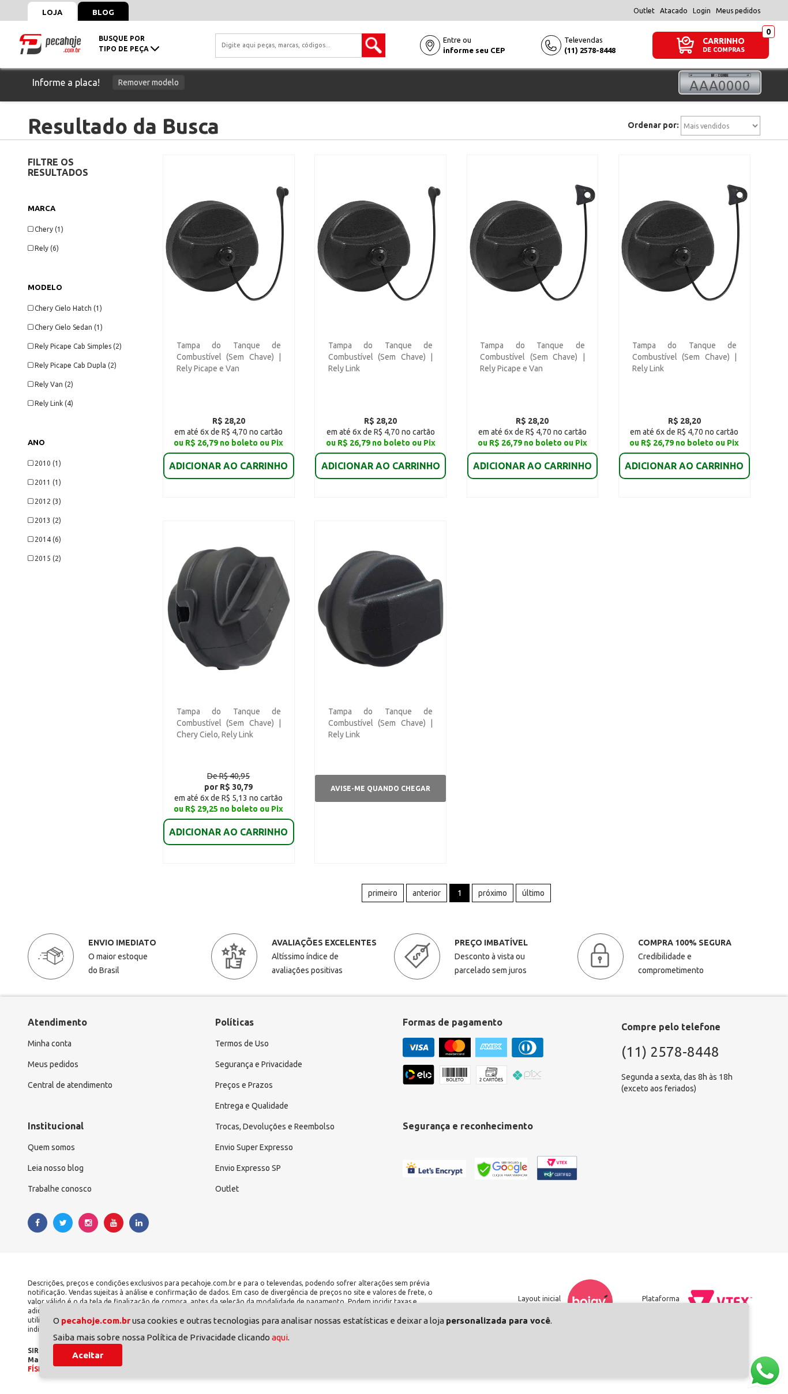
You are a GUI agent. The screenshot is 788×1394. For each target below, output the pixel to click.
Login (702, 10)
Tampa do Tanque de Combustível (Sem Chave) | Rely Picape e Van (229, 357)
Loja (52, 12)
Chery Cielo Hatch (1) (68, 308)
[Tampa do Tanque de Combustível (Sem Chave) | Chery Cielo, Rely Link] (228, 607)
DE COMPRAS (724, 50)
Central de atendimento (70, 1085)
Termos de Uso (242, 1043)
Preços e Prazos (244, 1085)
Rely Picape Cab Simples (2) (78, 346)
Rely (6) (47, 248)
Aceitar (87, 1355)
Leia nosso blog (56, 1168)
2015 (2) (48, 558)
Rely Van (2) (54, 384)
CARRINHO (724, 40)
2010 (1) (48, 463)
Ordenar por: (653, 125)
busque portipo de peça (125, 43)
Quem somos (51, 1147)
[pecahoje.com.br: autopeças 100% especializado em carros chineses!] (50, 43)
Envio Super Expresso (254, 1147)
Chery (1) (49, 229)
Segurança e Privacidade (258, 1064)
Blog (103, 12)
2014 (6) (48, 539)
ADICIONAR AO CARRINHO (228, 466)
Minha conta (50, 1043)
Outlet (644, 10)
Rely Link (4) (54, 403)
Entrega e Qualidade (251, 1105)
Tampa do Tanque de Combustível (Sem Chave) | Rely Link (380, 357)
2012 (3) (48, 501)
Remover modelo (148, 82)
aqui (280, 1337)
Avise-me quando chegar (380, 788)
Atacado (674, 10)
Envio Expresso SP (248, 1168)
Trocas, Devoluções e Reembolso (275, 1126)
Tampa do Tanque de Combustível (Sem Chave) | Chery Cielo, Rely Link (229, 723)
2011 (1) (48, 482)
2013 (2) (48, 520)
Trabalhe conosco (60, 1188)
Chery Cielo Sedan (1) (69, 327)
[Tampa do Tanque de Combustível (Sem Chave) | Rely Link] (380, 241)
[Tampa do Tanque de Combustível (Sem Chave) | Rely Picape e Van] (228, 241)
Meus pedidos (738, 10)
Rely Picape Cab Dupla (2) (76, 365)
